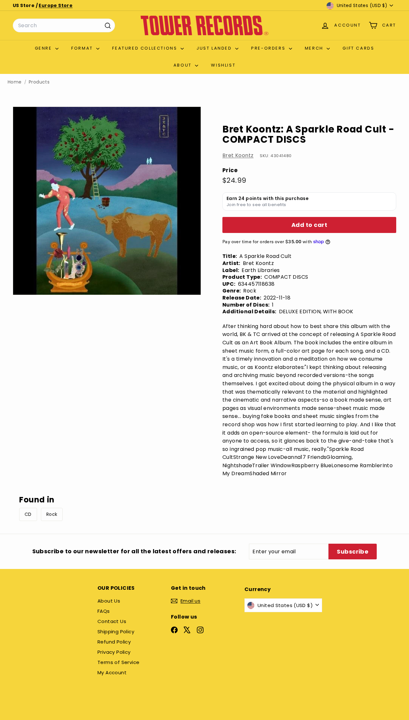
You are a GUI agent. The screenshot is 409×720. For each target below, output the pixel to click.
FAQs (103, 611)
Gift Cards (358, 48)
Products (39, 82)
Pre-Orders (269, 48)
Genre (44, 48)
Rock (52, 514)
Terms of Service (118, 662)
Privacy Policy (114, 652)
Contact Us (111, 621)
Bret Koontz (237, 155)
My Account (112, 672)
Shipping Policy (115, 631)
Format (83, 48)
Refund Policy (114, 641)
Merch (315, 48)
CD (28, 514)
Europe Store (56, 5)
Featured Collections (145, 48)
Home (15, 82)
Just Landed (215, 48)
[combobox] (64, 26)
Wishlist (223, 65)
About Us (108, 600)
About (184, 65)
